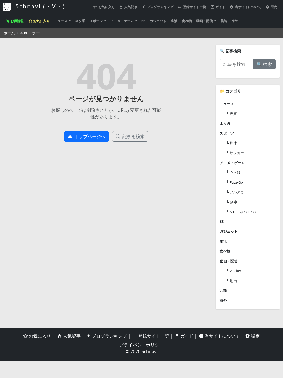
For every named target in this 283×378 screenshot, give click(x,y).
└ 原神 (231, 202)
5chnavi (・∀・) (39, 6)
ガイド (220, 6)
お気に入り (106, 6)
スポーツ (97, 21)
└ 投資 (231, 113)
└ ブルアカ (235, 192)
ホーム (9, 32)
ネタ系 (80, 21)
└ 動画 (231, 280)
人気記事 (131, 6)
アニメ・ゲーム (123, 21)
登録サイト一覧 (194, 6)
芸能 (224, 21)
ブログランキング (160, 6)
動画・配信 (205, 21)
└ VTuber (233, 270)
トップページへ (89, 136)
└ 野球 (231, 143)
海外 (235, 21)
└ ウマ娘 (233, 172)
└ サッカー (235, 152)
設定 (273, 6)
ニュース (61, 21)
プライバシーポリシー (141, 345)
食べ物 (187, 21)
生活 (174, 21)
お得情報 (17, 21)
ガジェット (158, 21)
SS (143, 21)
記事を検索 (133, 136)
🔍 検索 (264, 64)
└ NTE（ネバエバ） (242, 211)
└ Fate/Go (234, 182)
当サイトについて (247, 6)
